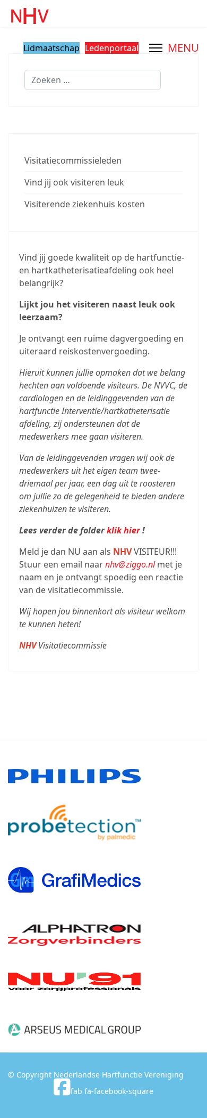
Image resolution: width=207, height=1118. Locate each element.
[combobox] (92, 80)
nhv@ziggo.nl (130, 564)
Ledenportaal (112, 48)
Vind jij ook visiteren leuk (74, 182)
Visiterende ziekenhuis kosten (84, 204)
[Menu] (174, 48)
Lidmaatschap (51, 48)
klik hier (123, 530)
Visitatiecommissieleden (73, 160)
